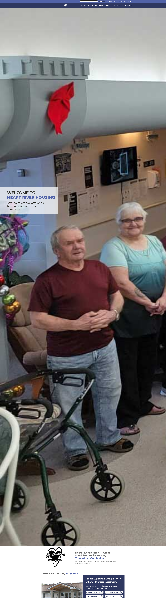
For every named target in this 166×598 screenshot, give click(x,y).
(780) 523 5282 (112, 1)
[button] (94, 592)
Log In (130, 1)
